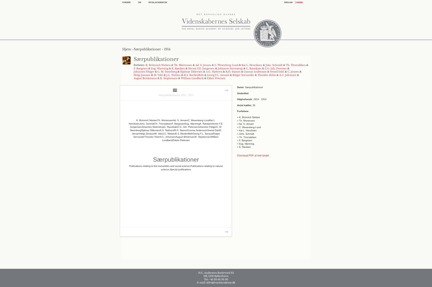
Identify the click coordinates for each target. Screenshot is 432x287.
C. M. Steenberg (167, 71)
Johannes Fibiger (144, 71)
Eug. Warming (159, 68)
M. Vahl (158, 75)
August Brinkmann (145, 78)
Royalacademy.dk (157, 2)
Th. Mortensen (183, 65)
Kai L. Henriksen (252, 65)
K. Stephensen (169, 78)
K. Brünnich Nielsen (158, 65)
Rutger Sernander (243, 75)
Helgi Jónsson (142, 75)
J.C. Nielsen (173, 75)
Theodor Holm (267, 75)
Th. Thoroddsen (296, 65)
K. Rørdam (178, 68)
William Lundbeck (192, 78)
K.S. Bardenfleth (194, 75)
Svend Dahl (277, 71)
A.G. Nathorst (214, 71)
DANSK (299, 2)
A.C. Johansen (287, 75)
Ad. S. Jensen (203, 65)
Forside (126, 2)
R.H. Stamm (233, 71)
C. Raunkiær (253, 68)
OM (139, 2)
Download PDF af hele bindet (253, 155)
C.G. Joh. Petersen (276, 68)
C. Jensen (293, 71)
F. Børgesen (141, 68)
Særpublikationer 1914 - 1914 (176, 95)
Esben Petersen (216, 78)
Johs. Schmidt (274, 65)
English (288, 2)
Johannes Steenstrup (230, 68)
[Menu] (175, 90)
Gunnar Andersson (255, 71)
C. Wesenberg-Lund (226, 65)
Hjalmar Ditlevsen (191, 71)
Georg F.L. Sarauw (218, 75)
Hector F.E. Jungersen (201, 68)
